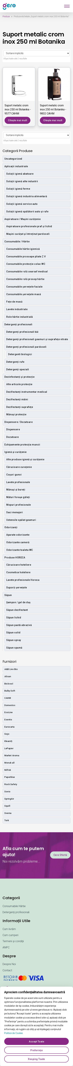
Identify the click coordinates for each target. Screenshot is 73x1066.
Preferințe (36, 1050)
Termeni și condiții (13, 941)
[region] (36, 1026)
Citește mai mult (17, 120)
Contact (7, 970)
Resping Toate (36, 1059)
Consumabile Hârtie (14, 906)
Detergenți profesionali (16, 912)
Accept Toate (36, 1041)
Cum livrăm (9, 929)
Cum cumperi (10, 935)
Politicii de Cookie (13, 1033)
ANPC (6, 947)
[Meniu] (66, 6)
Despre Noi (9, 964)
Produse (6, 16)
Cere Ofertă (60, 855)
